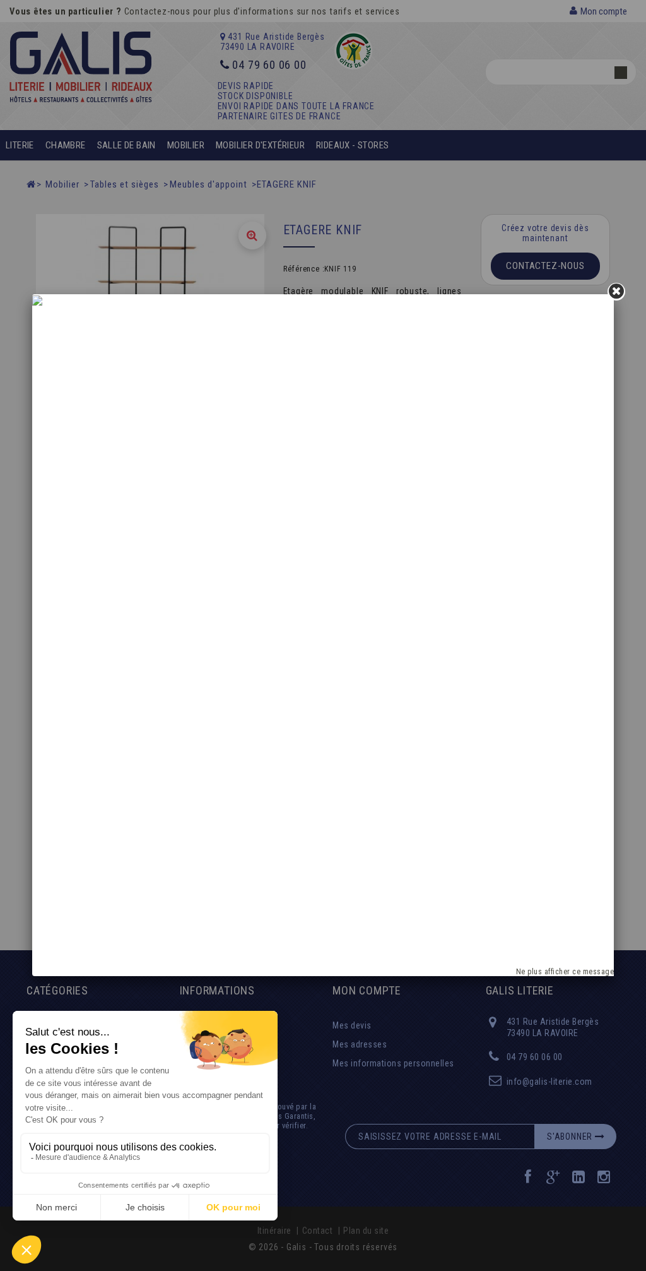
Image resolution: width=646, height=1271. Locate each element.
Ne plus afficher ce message (565, 971)
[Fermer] (616, 292)
